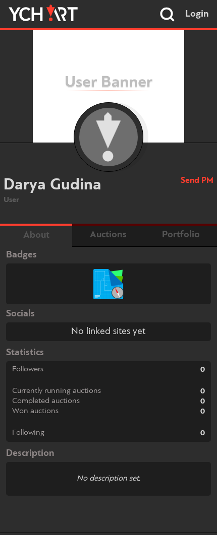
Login (197, 14)
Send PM (197, 180)
